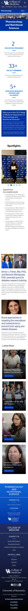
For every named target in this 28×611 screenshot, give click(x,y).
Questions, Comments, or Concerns (14, 545)
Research (14, 560)
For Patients (9, 6)
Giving (15, 6)
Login (14, 547)
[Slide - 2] (14, 183)
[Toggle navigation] (2, 2)
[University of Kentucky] (14, 588)
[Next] (25, 167)
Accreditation (14, 599)
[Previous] (2, 167)
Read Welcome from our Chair (13, 133)
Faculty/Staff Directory (14, 539)
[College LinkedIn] (20, 583)
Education (14, 557)
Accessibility (14, 605)
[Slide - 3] (17, 183)
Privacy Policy (14, 602)
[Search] (25, 3)
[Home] (12, 2)
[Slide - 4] (19, 183)
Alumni (20, 6)
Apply (3, 6)
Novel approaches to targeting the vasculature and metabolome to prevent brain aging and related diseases (13, 321)
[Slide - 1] (11, 183)
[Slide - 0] (8, 183)
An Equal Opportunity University (14, 597)
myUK (24, 6)
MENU (23, 11)
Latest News (8, 343)
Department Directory (14, 542)
